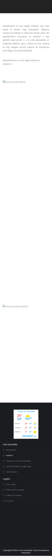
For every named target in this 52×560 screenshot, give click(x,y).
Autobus (9, 455)
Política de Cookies (14, 495)
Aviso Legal (10, 484)
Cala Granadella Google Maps (18, 466)
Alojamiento (11, 450)
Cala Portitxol (11, 472)
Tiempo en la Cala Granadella (18, 461)
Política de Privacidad (15, 490)
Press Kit (9, 501)
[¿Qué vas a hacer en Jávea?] (23, 306)
